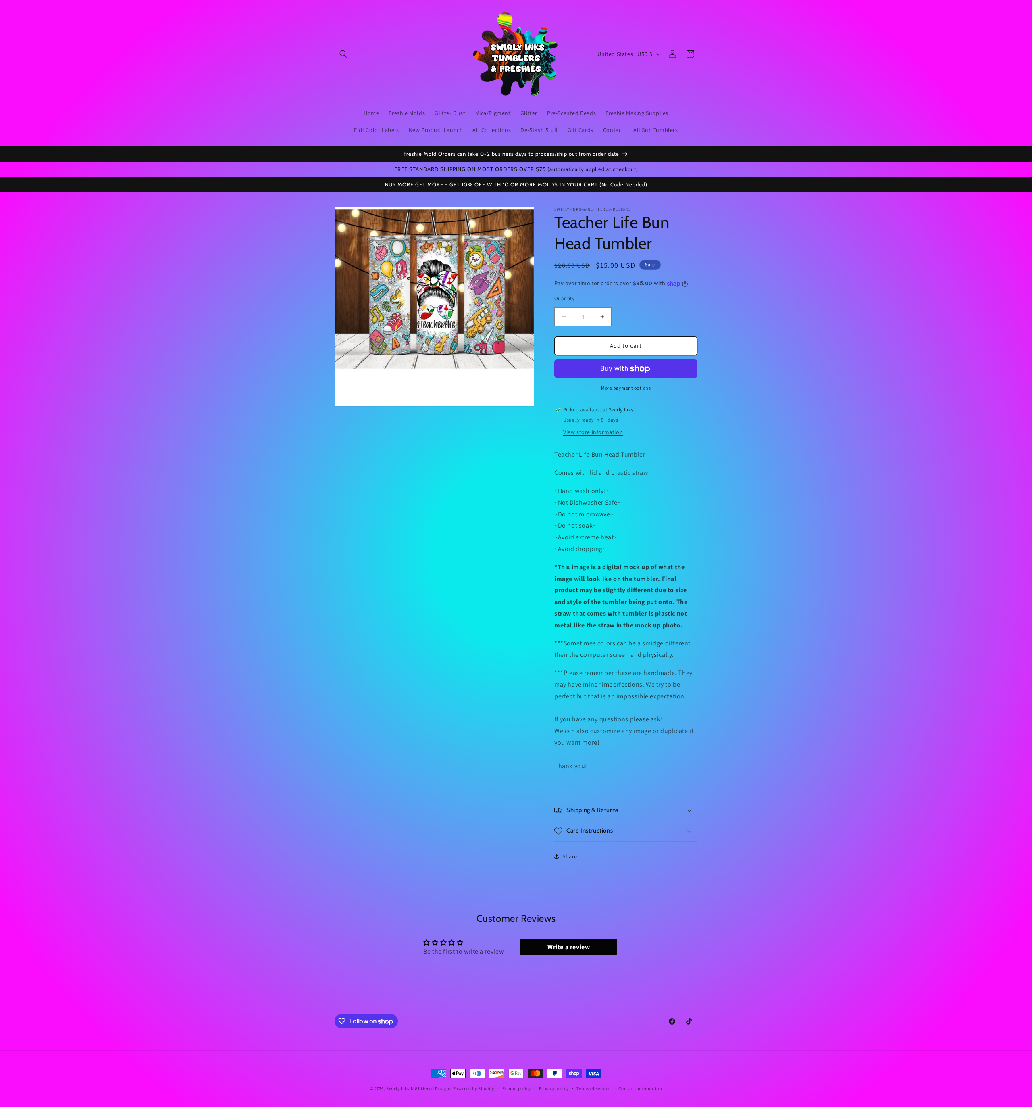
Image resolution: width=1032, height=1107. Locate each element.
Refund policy (516, 1088)
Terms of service (593, 1088)
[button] (343, 54)
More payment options (626, 388)
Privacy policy (554, 1088)
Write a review (568, 947)
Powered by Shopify (474, 1088)
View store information (593, 432)
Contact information (640, 1088)
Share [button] (569, 856)
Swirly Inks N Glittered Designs (419, 1088)
